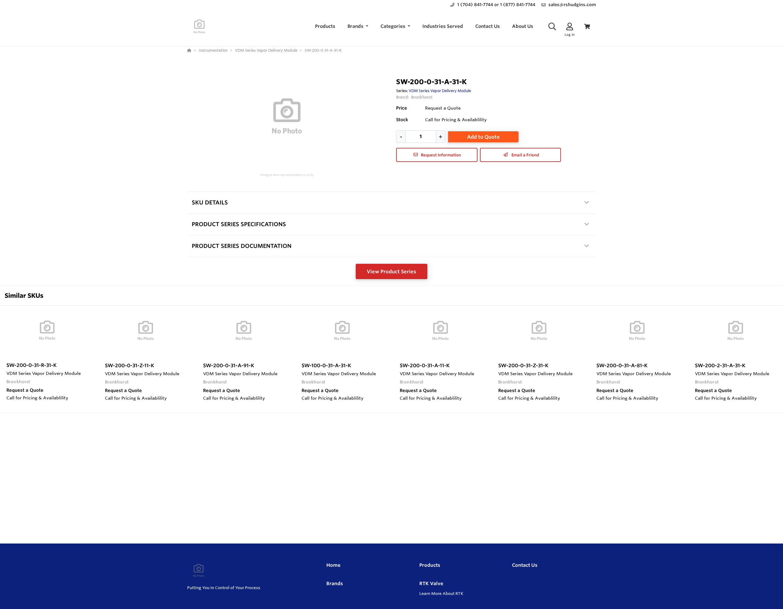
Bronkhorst (421, 97)
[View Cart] (587, 26)
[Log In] (569, 26)
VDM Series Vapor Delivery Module (440, 90)
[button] (358, 26)
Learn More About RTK (441, 593)
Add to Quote (483, 137)
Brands (334, 583)
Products (429, 565)
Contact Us (524, 565)
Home (333, 565)
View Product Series (391, 271)
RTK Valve (431, 583)
